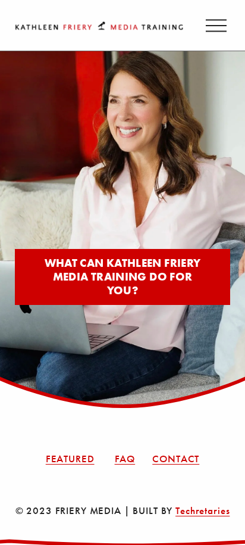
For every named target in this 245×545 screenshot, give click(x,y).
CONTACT (175, 459)
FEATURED (70, 459)
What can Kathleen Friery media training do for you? (123, 276)
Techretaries (202, 510)
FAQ (125, 459)
